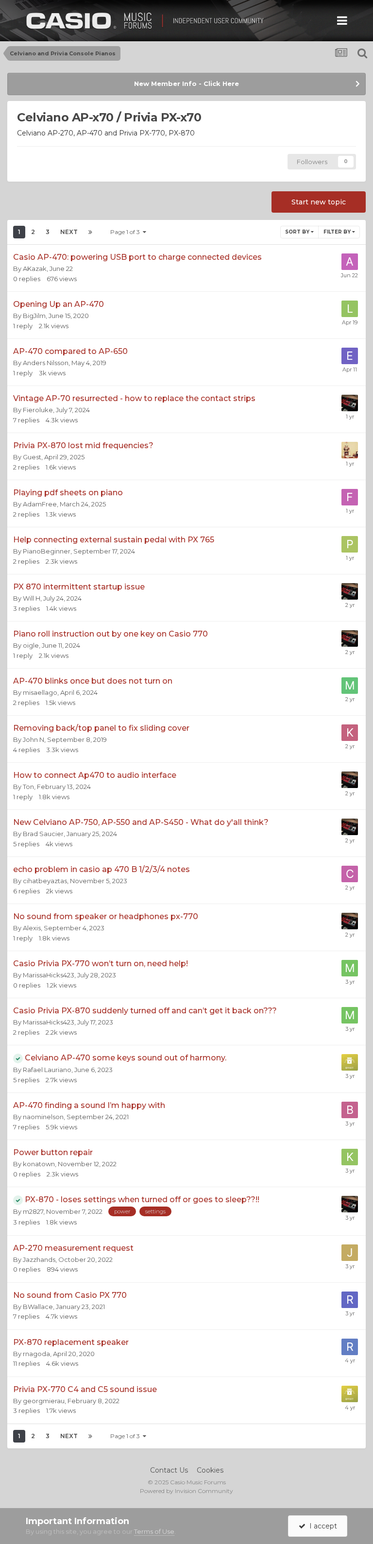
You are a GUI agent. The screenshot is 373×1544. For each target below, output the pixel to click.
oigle (31, 645)
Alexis (32, 928)
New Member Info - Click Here (186, 83)
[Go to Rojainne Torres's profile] (349, 1300)
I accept (321, 1526)
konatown (39, 1164)
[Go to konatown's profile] (349, 1157)
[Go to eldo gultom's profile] (349, 356)
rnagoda (36, 1354)
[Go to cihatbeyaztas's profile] (349, 874)
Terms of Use (154, 1531)
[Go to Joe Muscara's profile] (349, 1062)
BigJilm (34, 315)
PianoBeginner (46, 551)
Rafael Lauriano (47, 1070)
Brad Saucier (43, 834)
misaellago (40, 692)
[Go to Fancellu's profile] (349, 497)
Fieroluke (38, 410)
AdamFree (40, 504)
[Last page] (90, 232)
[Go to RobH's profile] (349, 1347)
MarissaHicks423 (48, 975)
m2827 (33, 1211)
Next (69, 231)
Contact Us (169, 1470)
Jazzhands (39, 1259)
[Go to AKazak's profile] (349, 261)
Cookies (210, 1470)
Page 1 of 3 (126, 231)
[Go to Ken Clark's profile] (349, 732)
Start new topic (318, 202)
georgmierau (44, 1401)
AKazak (35, 268)
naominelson (43, 1117)
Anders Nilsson (45, 363)
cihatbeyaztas (45, 881)
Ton (28, 786)
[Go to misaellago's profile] (349, 685)
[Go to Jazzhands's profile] (349, 1252)
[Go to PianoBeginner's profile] (349, 544)
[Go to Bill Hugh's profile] (349, 1110)
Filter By (337, 232)
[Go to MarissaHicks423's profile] (349, 968)
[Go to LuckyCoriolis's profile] (349, 309)
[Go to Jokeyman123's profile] (349, 450)
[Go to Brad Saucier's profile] (349, 403)
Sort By (298, 232)
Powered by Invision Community (186, 1490)
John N (33, 739)
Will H (31, 598)
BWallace (38, 1306)
